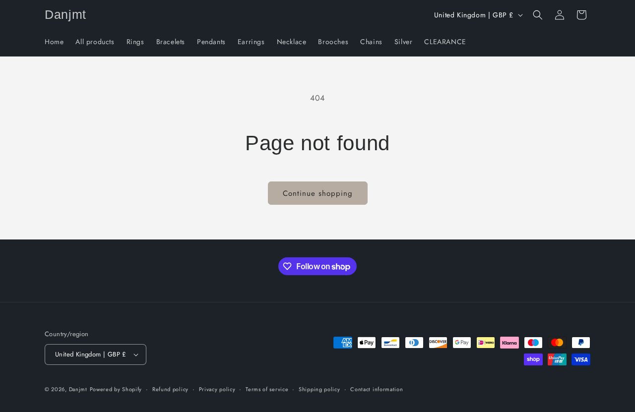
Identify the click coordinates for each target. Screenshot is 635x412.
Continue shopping (318, 193)
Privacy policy (217, 389)
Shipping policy (319, 389)
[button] (538, 15)
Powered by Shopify (116, 389)
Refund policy (170, 389)
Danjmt (78, 389)
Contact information (376, 389)
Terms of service (267, 389)
